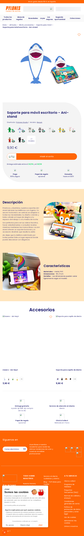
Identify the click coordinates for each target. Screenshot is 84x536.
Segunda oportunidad (59, 18)
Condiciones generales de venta (72, 502)
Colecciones (75, 18)
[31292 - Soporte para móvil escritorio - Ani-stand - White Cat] (51, 130)
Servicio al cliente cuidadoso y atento (51, 477)
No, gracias (10, 525)
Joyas (42, 18)
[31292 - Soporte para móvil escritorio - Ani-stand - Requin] (21, 130)
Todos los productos (7, 18)
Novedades (33, 18)
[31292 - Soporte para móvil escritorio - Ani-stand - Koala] (31, 130)
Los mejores (49, 18)
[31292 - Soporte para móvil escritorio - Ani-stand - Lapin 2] (71, 130)
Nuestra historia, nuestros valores (29, 485)
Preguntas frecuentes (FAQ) (71, 491)
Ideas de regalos (20, 18)
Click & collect (70, 481)
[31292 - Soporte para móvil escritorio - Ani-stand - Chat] (21, 140)
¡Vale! (40, 525)
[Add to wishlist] (79, 34)
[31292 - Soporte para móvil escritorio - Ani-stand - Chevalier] (11, 140)
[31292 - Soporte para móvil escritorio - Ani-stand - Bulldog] (41, 130)
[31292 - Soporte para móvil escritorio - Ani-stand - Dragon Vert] (11, 130)
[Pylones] (13, 9)
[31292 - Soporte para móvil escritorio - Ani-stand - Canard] (61, 130)
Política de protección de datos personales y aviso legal (72, 510)
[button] (4, 532)
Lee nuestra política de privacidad (15, 505)
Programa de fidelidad (69, 485)
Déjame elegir (25, 525)
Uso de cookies (70, 517)
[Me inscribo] (24, 449)
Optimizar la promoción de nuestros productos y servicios (24, 512)
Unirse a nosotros (71, 526)
